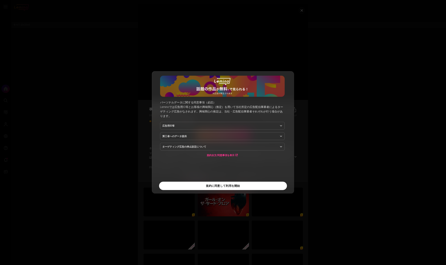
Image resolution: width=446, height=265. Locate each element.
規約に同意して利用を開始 (223, 185)
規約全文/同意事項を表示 (220, 155)
